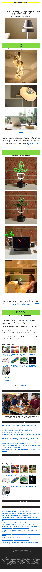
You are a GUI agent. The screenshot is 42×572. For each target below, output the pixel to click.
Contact (11, 551)
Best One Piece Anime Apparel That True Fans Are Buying (15, 540)
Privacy (28, 551)
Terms (31, 551)
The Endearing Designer (24, 550)
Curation (21, 551)
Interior (20, 385)
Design (23, 385)
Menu (21, 7)
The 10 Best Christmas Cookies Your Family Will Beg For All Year (17, 537)
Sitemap (17, 551)
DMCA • (25, 551)
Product (25, 385)
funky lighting (28, 320)
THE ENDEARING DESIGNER (21, 2)
